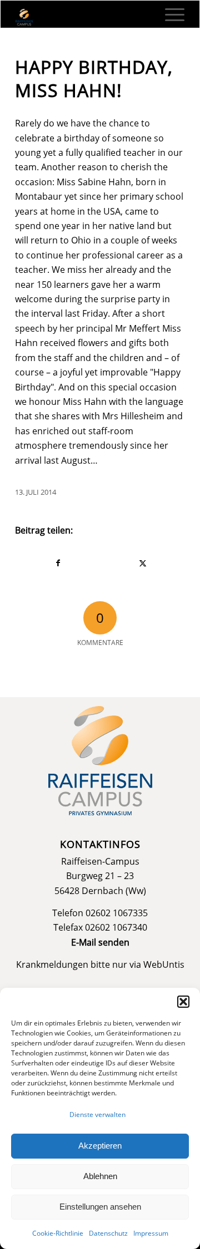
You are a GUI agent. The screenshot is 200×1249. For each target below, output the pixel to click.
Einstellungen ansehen (100, 1206)
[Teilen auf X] (142, 562)
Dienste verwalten (97, 1114)
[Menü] (169, 14)
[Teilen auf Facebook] (58, 562)
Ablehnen (100, 1176)
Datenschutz (108, 1233)
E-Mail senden (100, 942)
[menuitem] (169, 14)
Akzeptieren (100, 1145)
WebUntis (163, 964)
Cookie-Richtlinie (57, 1233)
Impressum (150, 1233)
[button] (183, 1001)
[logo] (83, 17)
